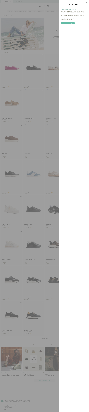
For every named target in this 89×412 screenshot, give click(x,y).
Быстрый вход (68, 23)
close (87, 2)
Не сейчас (78, 23)
